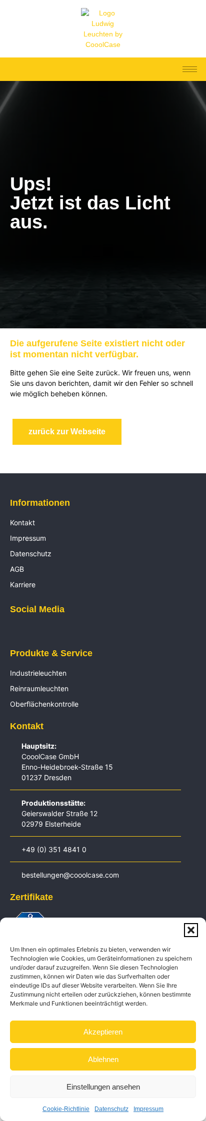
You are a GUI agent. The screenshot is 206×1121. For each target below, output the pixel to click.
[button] (191, 930)
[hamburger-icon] (189, 69)
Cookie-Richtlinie (66, 1109)
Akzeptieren (103, 1032)
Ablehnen (103, 1059)
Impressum (149, 1109)
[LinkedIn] (15, 631)
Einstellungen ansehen (103, 1087)
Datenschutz (111, 1109)
